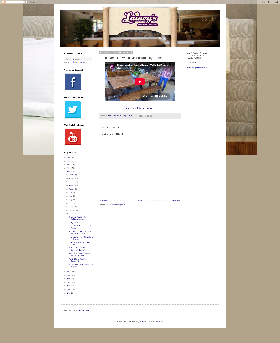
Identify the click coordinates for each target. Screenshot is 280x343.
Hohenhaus (144, 321)
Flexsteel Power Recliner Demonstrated (77, 260)
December (72, 174)
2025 (69, 161)
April (71, 203)
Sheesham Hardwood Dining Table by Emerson (81, 238)
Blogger (160, 321)
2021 (69, 271)
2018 (69, 282)
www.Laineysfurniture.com (197, 67)
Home (140, 200)
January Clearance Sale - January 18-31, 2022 (80, 243)
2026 (69, 157)
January (72, 213)
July (70, 192)
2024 (69, 164)
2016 (69, 289)
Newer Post (104, 200)
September (73, 185)
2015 (69, 293)
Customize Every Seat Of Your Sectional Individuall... (79, 249)
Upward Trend (83, 310)
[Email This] (139, 115)
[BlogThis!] (142, 115)
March (71, 207)
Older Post (176, 200)
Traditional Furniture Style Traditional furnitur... (78, 218)
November (73, 178)
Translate (82, 62)
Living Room (73, 222)
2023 (69, 168)
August (71, 189)
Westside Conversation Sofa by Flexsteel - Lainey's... (79, 254)
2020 (69, 275)
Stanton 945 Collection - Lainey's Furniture (80, 227)
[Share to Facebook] (148, 115)
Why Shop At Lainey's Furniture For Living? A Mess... (80, 232)
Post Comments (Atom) (117, 204)
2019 (69, 278)
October (72, 182)
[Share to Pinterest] (150, 115)
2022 (69, 171)
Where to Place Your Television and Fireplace (81, 265)
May (70, 199)
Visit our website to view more (140, 108)
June (70, 196)
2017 (69, 286)
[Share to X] (145, 115)
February (72, 210)
